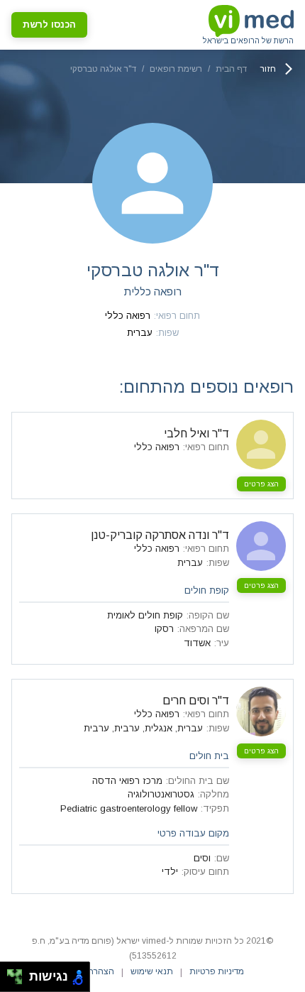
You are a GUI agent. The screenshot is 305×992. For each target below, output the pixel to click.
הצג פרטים (261, 484)
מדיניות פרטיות (216, 971)
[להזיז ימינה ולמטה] (19, 981)
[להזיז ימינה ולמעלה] (19, 973)
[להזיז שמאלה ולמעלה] (11, 973)
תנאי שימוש (152, 971)
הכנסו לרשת (49, 24)
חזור (268, 69)
